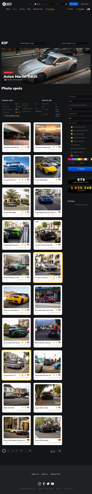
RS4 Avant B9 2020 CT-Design (17, 147)
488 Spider (44, 180)
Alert (71, 9)
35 (30, 451)
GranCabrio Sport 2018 (18, 310)
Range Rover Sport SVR (51, 147)
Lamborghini (39, 213)
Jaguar (37, 408)
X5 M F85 (11, 408)
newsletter (55, 474)
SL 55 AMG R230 (52, 310)
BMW (37, 343)
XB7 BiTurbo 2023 (46, 375)
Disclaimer (69, 489)
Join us (22, 9)
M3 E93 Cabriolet (45, 343)
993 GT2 (13, 375)
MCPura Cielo (14, 278)
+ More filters (84, 4)
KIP (6, 150)
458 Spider (12, 213)
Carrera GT (45, 278)
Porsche (6, 180)
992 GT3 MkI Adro (16, 180)
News (30, 4)
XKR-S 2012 (44, 408)
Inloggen (81, 9)
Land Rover (39, 147)
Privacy (59, 489)
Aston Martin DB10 (20, 76)
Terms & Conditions (46, 489)
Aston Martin (8, 343)
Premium (50, 9)
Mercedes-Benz (40, 310)
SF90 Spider (44, 440)
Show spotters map (12, 116)
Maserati (7, 278)
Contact (45, 474)
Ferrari (37, 180)
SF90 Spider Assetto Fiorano (18, 440)
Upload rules (38, 9)
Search (75, 4)
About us (35, 474)
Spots (38, 4)
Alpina (37, 375)
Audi (5, 147)
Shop (29, 9)
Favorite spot (8, 72)
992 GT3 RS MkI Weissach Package (53, 245)
